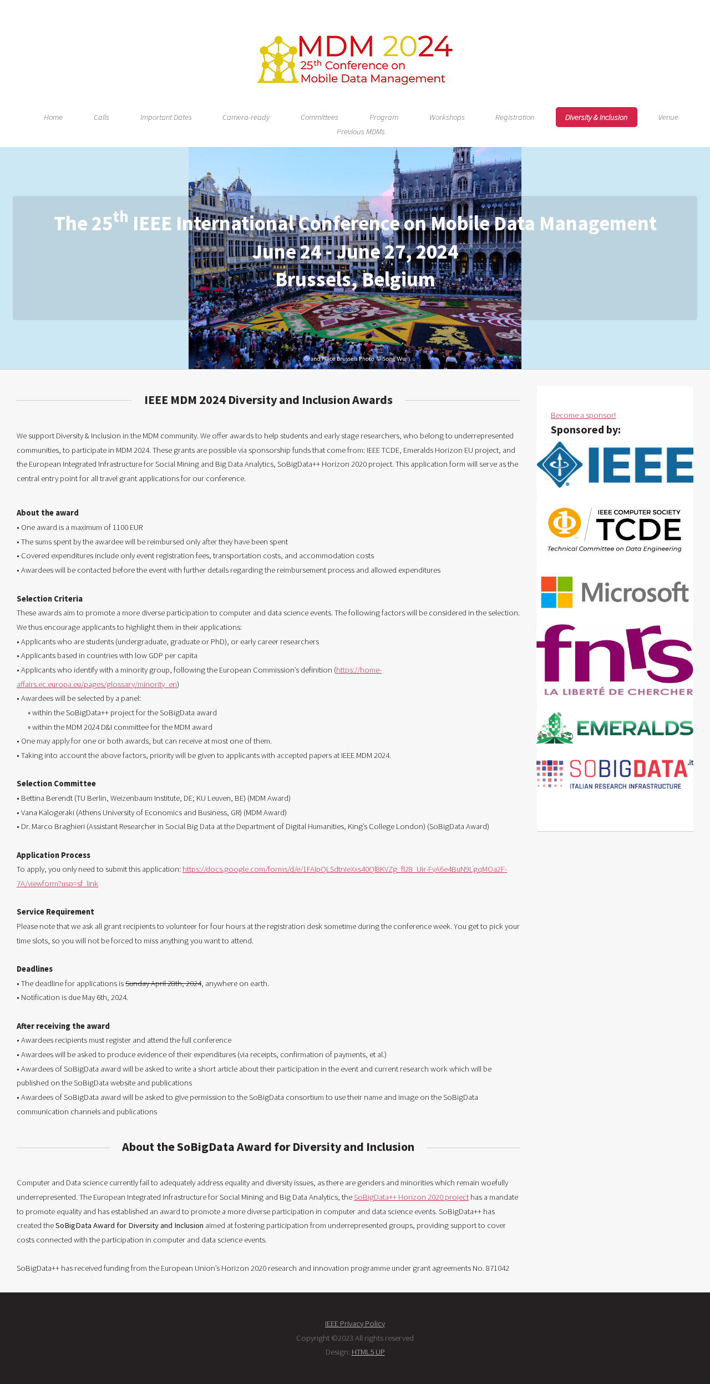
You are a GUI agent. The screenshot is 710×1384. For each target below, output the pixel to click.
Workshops (447, 117)
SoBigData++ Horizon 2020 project (411, 1197)
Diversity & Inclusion (596, 117)
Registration (514, 117)
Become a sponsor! (583, 415)
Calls (101, 117)
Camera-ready (246, 117)
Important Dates (166, 117)
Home (53, 117)
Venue (668, 117)
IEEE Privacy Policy (355, 1324)
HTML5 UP (368, 1352)
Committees (319, 117)
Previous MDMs (361, 132)
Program (383, 117)
